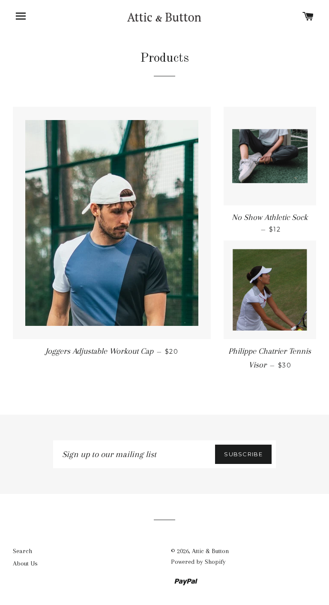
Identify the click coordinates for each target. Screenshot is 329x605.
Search (22, 551)
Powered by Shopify (198, 562)
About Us (25, 563)
